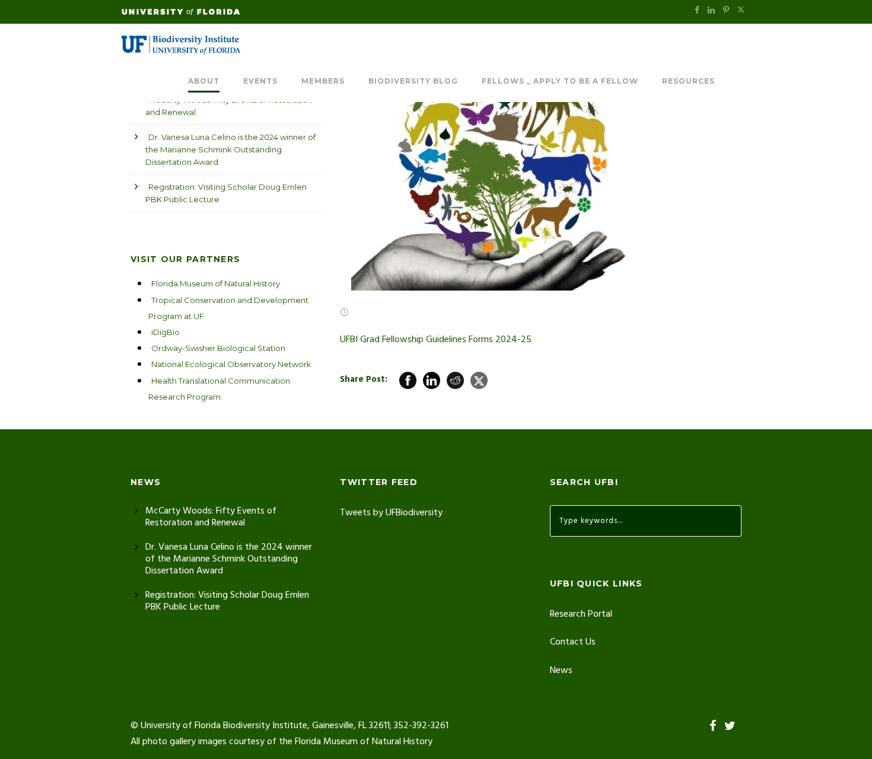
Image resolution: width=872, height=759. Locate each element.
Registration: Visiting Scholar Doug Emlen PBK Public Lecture (226, 193)
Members (323, 80)
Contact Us (573, 642)
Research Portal (581, 614)
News (561, 670)
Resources (688, 80)
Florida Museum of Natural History (215, 283)
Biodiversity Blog (413, 80)
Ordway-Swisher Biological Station (218, 348)
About (203, 80)
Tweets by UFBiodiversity (391, 513)
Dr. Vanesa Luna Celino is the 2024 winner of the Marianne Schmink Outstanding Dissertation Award (230, 149)
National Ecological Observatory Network (231, 364)
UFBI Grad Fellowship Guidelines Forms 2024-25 (436, 339)
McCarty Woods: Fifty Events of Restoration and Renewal (229, 106)
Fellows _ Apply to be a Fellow (560, 80)
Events (260, 80)
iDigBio (165, 332)
